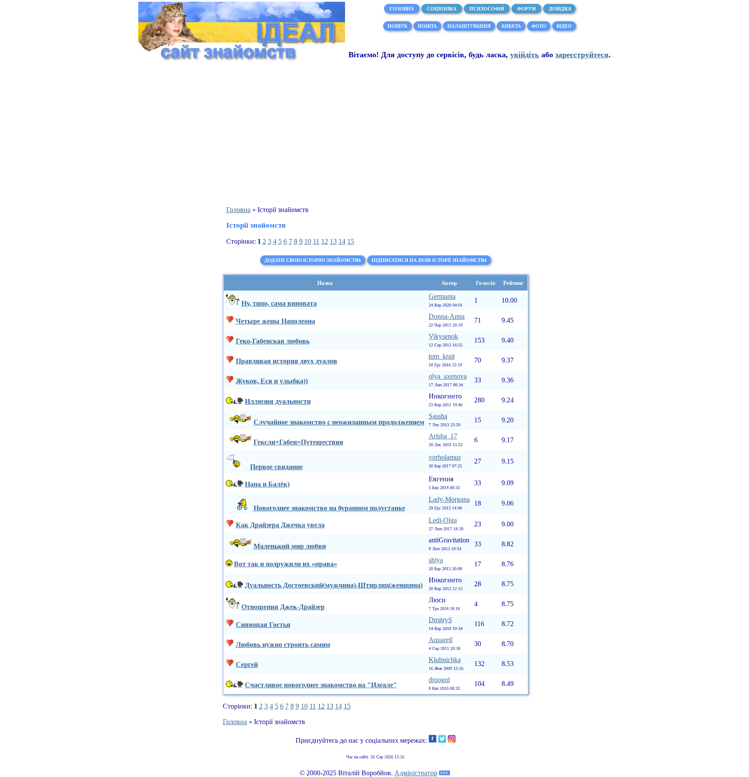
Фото (538, 26)
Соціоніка (442, 8)
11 (316, 241)
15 (350, 241)
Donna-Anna (447, 316)
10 (307, 241)
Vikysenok (443, 336)
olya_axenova (448, 376)
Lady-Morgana (449, 499)
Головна (401, 8)
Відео (564, 26)
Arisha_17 (443, 436)
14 (342, 241)
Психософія (486, 8)
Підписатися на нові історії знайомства (429, 260)
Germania (442, 296)
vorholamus (445, 457)
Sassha (438, 416)
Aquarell (441, 639)
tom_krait (442, 356)
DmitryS (440, 620)
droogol (439, 679)
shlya (436, 560)
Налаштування (469, 26)
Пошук (397, 26)
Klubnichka (445, 659)
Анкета (511, 26)
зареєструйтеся (582, 54)
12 (324, 241)
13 (333, 241)
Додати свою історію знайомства (312, 260)
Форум (526, 8)
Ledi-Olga (443, 520)
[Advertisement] (374, 135)
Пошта (427, 26)
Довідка (559, 8)
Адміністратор (415, 773)
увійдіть (524, 54)
